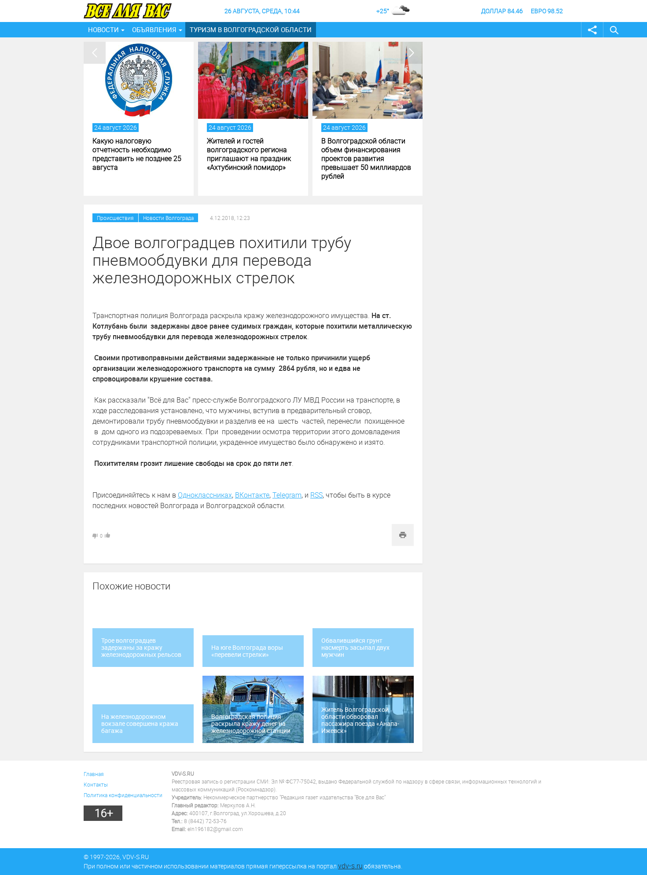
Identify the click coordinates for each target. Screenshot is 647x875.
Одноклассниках (205, 495)
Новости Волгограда (168, 217)
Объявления (154, 29)
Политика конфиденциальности (123, 794)
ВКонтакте (252, 495)
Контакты (96, 784)
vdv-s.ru (350, 866)
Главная (94, 773)
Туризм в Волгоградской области (251, 29)
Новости (103, 29)
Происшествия (115, 217)
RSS (316, 495)
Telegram (286, 495)
